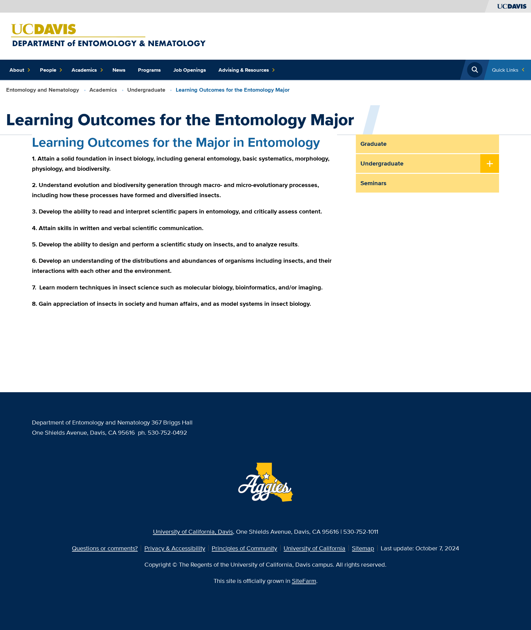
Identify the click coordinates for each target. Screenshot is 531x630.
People (48, 70)
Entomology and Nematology (42, 90)
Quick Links (505, 70)
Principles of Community (244, 548)
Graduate (373, 143)
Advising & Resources (243, 70)
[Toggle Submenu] (489, 164)
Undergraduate (146, 90)
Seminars (373, 183)
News (118, 70)
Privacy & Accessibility (174, 548)
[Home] (148, 35)
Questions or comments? (105, 548)
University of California (314, 548)
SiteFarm (304, 580)
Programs (149, 70)
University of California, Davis (193, 531)
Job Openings (189, 70)
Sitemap (363, 548)
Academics (84, 70)
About (17, 70)
